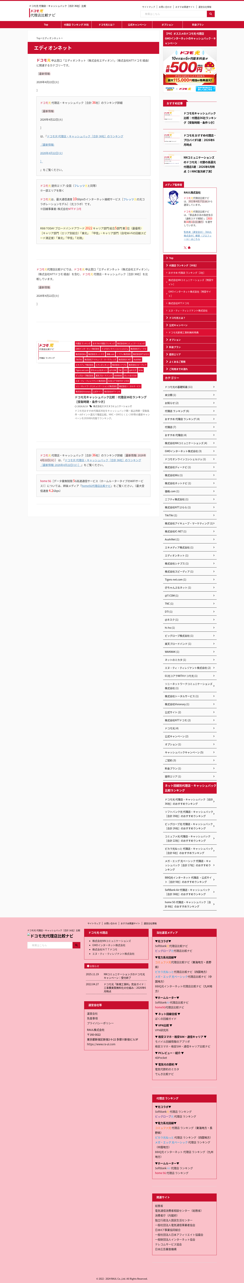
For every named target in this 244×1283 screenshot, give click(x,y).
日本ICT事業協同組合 (168, 1230)
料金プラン (198, 24)
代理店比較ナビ (173, 951)
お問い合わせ (165, 6)
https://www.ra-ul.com (101, 1044)
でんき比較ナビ (164, 1074)
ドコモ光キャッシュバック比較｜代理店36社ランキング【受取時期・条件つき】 (200, 117)
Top (46, 24)
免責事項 (92, 1018)
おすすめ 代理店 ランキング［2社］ (187, 272)
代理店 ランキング (175, 1116)
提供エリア (175, 354)
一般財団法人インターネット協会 (175, 1239)
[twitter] (185, 248)
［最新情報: (47, 144)
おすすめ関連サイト (185, 6)
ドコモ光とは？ (107, 24)
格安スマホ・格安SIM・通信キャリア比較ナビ (182, 1046)
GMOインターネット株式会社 (108, 945)
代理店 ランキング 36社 (76, 24)
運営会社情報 (204, 6)
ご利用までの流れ (178, 369)
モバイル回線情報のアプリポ (172, 1041)
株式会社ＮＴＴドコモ (104, 949)
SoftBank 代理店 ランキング (173, 1111)
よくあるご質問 (177, 361)
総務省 (159, 1206)
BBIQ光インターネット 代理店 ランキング (180, 1152)
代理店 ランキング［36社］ (183, 265)
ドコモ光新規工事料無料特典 (183, 332)
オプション (167, 24)
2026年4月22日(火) (51, 153)
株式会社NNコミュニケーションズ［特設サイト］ (190, 282)
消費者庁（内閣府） (167, 1215)
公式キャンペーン (137, 24)
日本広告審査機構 (165, 1249)
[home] (189, 248)
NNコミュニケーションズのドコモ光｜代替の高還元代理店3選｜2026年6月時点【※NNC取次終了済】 (200, 164)
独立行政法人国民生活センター (174, 1220)
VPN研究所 (161, 1030)
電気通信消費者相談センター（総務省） (179, 1210)
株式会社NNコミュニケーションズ (111, 941)
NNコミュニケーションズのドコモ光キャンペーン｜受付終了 (124, 975)
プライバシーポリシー (100, 1023)
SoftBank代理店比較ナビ (171, 946)
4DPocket (161, 1058)
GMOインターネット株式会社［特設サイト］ (189, 293)
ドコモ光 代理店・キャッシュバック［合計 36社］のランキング (85, 136)
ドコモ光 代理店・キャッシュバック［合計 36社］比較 (53, 930)
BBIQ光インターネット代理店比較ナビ (178, 986)
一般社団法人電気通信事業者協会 (175, 1225)
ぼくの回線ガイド (165, 1018)
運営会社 (92, 1013)
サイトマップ (148, 6)
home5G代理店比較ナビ (96, 486)
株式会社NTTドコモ (178, 303)
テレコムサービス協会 (168, 1244)
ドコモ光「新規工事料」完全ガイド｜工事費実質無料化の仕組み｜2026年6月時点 (125, 987)
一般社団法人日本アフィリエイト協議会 (179, 1234)
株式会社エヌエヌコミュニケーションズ (112, 406)
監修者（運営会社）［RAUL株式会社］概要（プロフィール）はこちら (198, 235)
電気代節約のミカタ (167, 1069)
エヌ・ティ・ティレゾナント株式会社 (188, 310)
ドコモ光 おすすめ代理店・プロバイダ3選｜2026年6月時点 (200, 139)
